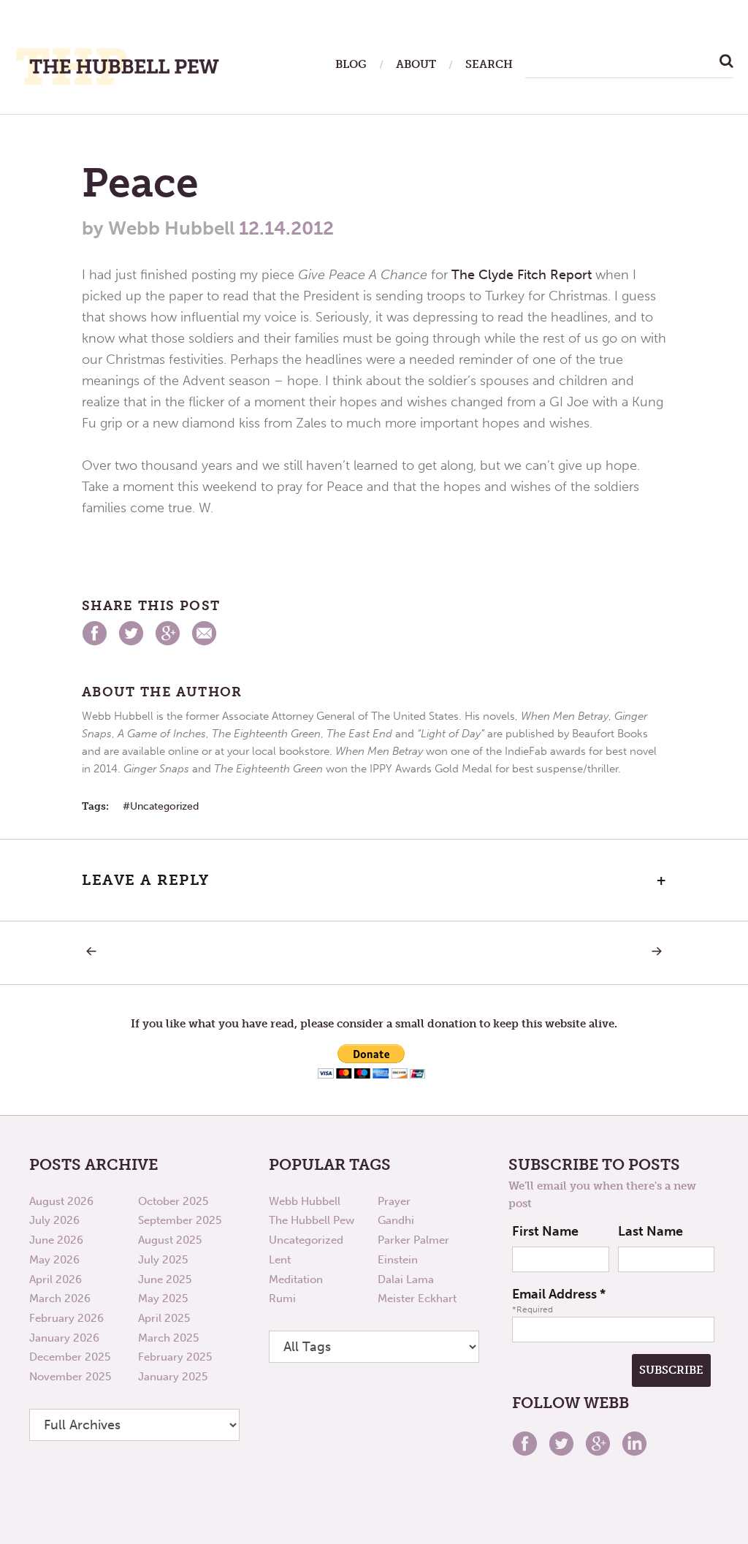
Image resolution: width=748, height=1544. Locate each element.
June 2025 (164, 1279)
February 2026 (66, 1318)
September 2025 (179, 1220)
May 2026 (54, 1259)
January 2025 (172, 1376)
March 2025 (168, 1338)
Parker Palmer (413, 1240)
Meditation (296, 1279)
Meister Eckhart (417, 1298)
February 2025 (175, 1357)
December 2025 (69, 1357)
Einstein (398, 1259)
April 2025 (164, 1318)
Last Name (650, 1231)
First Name (545, 1231)
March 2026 (60, 1298)
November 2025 (70, 1376)
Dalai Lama (406, 1279)
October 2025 (173, 1201)
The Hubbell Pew (311, 1220)
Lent (280, 1259)
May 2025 (163, 1298)
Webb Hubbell (304, 1201)
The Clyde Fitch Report (521, 275)
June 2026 (56, 1240)
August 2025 (170, 1240)
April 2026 (55, 1279)
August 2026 (61, 1201)
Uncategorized (164, 806)
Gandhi (396, 1220)
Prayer (394, 1201)
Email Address (559, 1294)
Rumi (282, 1298)
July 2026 (54, 1220)
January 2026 (64, 1338)
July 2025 (163, 1259)
